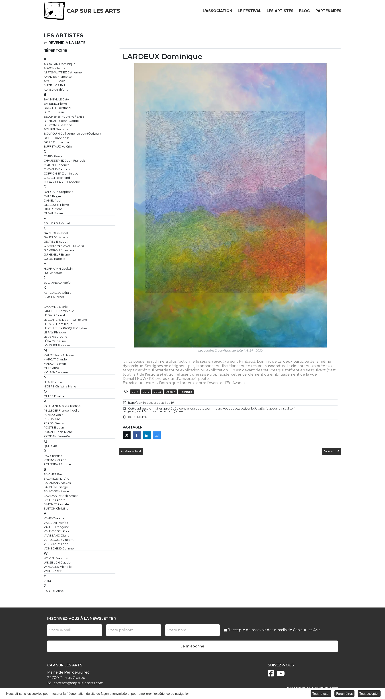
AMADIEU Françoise (58, 76)
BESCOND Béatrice (58, 125)
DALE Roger (52, 196)
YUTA (47, 581)
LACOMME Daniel (56, 306)
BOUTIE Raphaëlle (57, 138)
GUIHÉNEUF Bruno (57, 254)
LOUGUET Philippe (57, 345)
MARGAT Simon (55, 363)
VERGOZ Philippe (56, 544)
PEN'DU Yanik (53, 414)
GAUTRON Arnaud (56, 237)
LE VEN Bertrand (55, 336)
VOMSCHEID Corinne (59, 548)
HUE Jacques (53, 273)
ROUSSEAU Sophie (57, 464)
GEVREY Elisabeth (56, 241)
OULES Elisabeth (55, 396)
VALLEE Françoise (56, 527)
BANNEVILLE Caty (56, 99)
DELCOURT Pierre (56, 204)
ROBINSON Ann (55, 460)
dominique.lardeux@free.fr (166, 411)
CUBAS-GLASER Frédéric (62, 182)
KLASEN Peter (54, 297)
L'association (217, 11)
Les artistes (280, 11)
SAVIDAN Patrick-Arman (61, 495)
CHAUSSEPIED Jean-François (64, 160)
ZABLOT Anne (54, 591)
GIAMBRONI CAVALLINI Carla (64, 246)
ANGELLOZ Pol (54, 85)
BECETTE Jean (54, 112)
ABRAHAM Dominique (60, 64)
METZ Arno (51, 368)
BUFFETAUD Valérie (58, 146)
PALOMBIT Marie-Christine (62, 406)
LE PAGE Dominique (58, 324)
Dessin (170, 391)
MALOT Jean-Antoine (59, 355)
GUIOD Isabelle (54, 258)
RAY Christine (53, 456)
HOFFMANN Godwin (58, 268)
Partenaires (328, 11)
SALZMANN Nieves (57, 483)
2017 (146, 391)
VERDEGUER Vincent (59, 539)
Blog (304, 11)
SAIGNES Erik (53, 474)
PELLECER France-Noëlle (62, 410)
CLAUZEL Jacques (56, 165)
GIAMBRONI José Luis (59, 250)
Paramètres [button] (344, 693)
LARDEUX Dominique (59, 311)
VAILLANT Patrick (56, 522)
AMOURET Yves (54, 81)
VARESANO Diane (57, 535)
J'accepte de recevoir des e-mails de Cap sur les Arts (274, 630)
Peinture (186, 391)
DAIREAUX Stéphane (59, 191)
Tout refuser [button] (321, 693)
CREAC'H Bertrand (57, 177)
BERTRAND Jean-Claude (61, 121)
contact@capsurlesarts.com (78, 683)
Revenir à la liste (67, 43)
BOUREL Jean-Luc (57, 129)
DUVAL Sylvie (53, 213)
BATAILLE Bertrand (57, 108)
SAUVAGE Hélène (56, 491)
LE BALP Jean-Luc (56, 315)
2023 (157, 391)
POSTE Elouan (54, 427)
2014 (135, 391)
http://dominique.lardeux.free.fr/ (151, 402)
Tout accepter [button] (369, 693)
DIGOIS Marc (53, 209)
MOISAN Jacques (56, 372)
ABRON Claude (55, 68)
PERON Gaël (52, 419)
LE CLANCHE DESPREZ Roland (65, 319)
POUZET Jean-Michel (59, 432)
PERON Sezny (54, 423)
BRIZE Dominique (56, 142)
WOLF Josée (53, 571)
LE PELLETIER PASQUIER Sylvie (65, 328)
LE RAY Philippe (55, 332)
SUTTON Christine (56, 508)
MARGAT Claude (55, 359)
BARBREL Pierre (55, 103)
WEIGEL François (56, 558)
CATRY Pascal (53, 156)
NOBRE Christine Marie (60, 386)
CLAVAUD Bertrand (57, 169)
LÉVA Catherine (55, 341)
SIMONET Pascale (56, 504)
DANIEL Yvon (53, 200)
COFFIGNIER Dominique (61, 173)
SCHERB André (55, 500)
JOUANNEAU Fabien (58, 282)
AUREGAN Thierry (56, 89)
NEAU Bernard (54, 382)
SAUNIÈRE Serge (56, 487)
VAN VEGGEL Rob (56, 531)
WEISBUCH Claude (57, 562)
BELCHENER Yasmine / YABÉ (64, 116)
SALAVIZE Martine (56, 478)
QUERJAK (50, 446)
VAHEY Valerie (54, 518)
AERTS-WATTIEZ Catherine (63, 72)
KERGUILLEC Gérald (58, 292)
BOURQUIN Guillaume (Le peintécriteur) (72, 133)
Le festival (249, 11)
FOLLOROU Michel (57, 223)
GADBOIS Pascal (56, 233)
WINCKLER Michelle (58, 566)
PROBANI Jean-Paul (58, 436)
